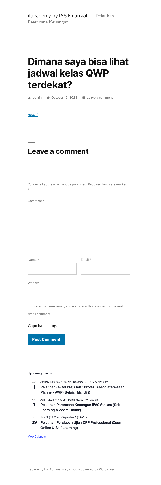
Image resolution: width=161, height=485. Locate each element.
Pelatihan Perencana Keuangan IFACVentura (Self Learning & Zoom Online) (80, 407)
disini (33, 114)
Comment (36, 201)
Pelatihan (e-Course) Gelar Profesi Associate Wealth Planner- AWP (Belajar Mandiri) (82, 389)
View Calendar (37, 436)
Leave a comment (100, 97)
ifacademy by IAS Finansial (57, 16)
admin (37, 97)
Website (34, 283)
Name (33, 259)
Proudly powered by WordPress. (92, 469)
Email (86, 259)
